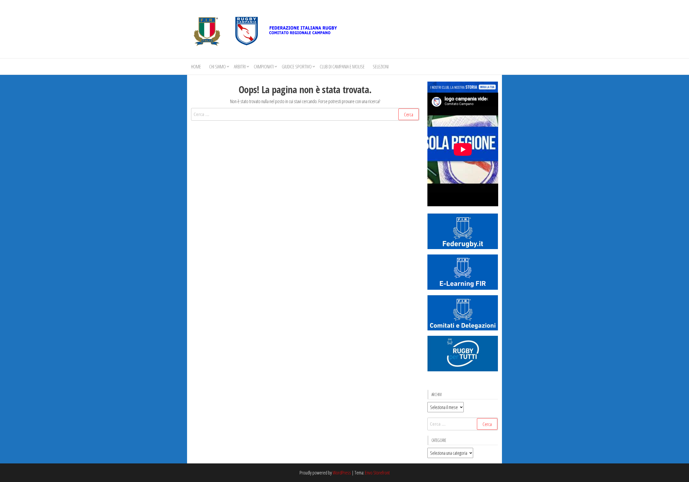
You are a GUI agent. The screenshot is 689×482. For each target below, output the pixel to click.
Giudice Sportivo (297, 66)
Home (196, 66)
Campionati (264, 66)
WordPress (342, 472)
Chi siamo (217, 66)
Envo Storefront (377, 472)
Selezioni (381, 66)
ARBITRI (240, 66)
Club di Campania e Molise (342, 66)
